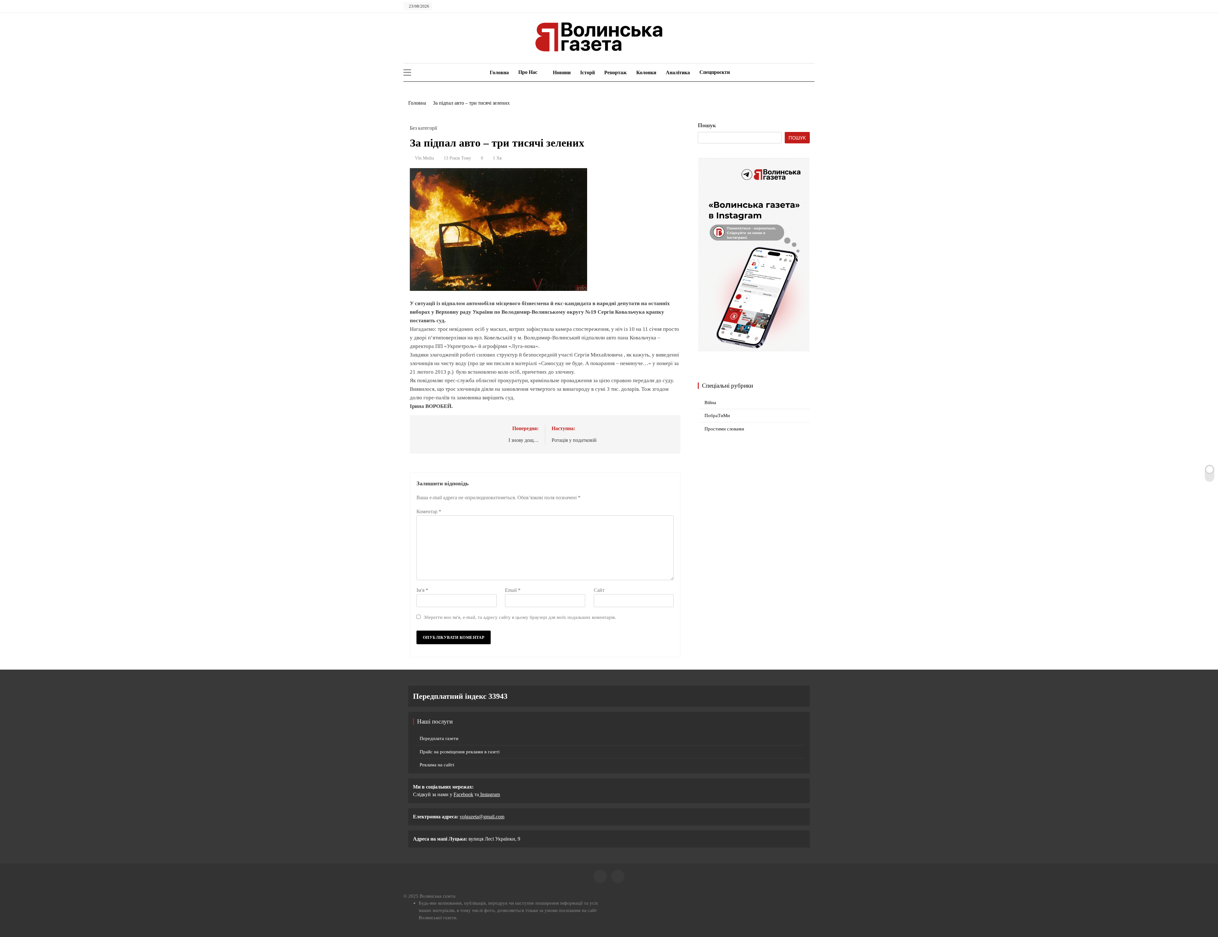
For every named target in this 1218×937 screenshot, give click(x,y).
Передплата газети (439, 738)
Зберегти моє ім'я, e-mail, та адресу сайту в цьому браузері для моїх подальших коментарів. (520, 617)
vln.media (424, 158)
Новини (562, 72)
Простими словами (724, 428)
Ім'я (422, 590)
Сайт (599, 590)
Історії (587, 72)
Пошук (707, 125)
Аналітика (678, 72)
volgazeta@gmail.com (482, 816)
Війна (710, 402)
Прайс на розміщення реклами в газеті (460, 751)
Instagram (489, 794)
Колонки (646, 72)
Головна (498, 72)
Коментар (428, 511)
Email (513, 590)
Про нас (527, 72)
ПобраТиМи (717, 415)
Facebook (463, 794)
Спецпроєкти (714, 72)
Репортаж (615, 72)
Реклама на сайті (437, 764)
